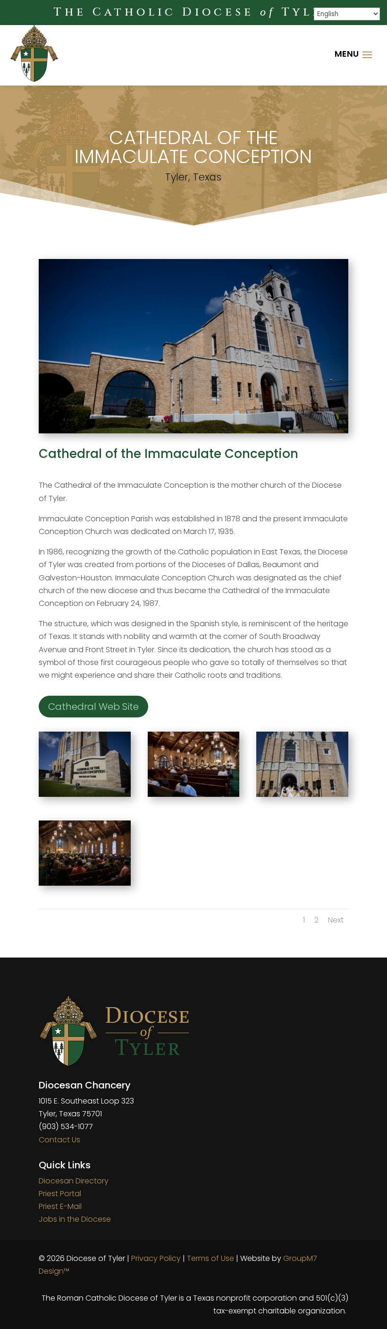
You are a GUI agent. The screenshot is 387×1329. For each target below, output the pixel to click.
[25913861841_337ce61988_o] (302, 794)
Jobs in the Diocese (75, 1219)
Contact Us (59, 1139)
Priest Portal (60, 1193)
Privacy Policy (156, 1258)
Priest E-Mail (60, 1206)
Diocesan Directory (74, 1180)
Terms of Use (210, 1258)
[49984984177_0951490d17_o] (194, 794)
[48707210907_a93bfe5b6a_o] (85, 883)
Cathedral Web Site (93, 706)
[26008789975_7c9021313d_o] (85, 794)
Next (336, 920)
